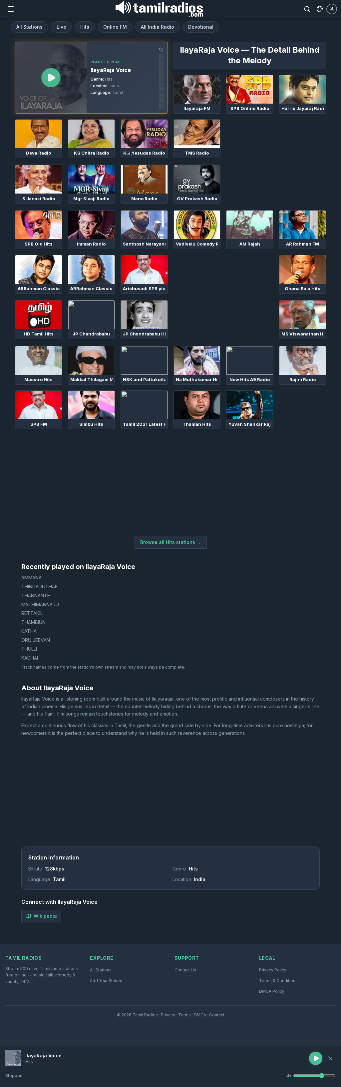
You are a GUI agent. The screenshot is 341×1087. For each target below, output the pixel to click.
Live (61, 27)
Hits (84, 27)
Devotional (200, 27)
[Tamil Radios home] (159, 9)
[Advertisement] (276, 161)
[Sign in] (331, 9)
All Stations (29, 27)
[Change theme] (319, 9)
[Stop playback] (330, 1058)
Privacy (168, 1014)
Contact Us (185, 969)
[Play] (13, 1058)
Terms (184, 1014)
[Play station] (51, 77)
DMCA (200, 1014)
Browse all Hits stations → (170, 542)
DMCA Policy (271, 991)
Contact (216, 1014)
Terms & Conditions (278, 980)
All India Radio (157, 27)
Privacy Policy (272, 969)
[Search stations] (307, 9)
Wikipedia (45, 916)
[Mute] (288, 1075)
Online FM (115, 27)
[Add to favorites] (161, 50)
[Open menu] (10, 9)
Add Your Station (106, 980)
